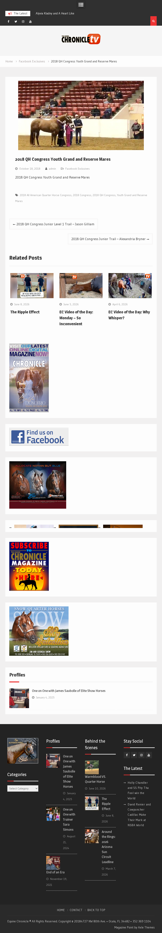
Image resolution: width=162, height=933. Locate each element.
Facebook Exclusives (77, 168)
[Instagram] (23, 21)
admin (52, 168)
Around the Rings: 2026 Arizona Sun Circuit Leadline (109, 847)
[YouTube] (30, 21)
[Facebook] (8, 21)
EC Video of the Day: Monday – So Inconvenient (76, 318)
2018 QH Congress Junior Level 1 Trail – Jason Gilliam (55, 224)
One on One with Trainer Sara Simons (69, 819)
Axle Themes (146, 927)
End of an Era (55, 872)
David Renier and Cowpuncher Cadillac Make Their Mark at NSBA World (139, 814)
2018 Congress (82, 195)
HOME (61, 910)
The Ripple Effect (25, 312)
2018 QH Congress (104, 195)
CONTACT (76, 910)
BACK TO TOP (96, 910)
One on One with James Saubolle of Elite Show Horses (68, 691)
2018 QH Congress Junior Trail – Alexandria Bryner (108, 239)
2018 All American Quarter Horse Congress (46, 195)
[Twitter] (16, 21)
